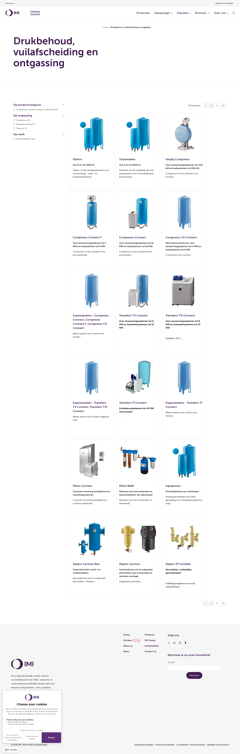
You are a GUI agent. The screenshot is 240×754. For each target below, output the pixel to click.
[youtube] (174, 643)
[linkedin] (169, 643)
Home (106, 27)
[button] (205, 105)
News (126, 651)
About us (128, 645)
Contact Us (150, 651)
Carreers (127, 640)
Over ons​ (220, 13)
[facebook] (185, 643)
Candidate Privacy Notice (217, 745)
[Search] (233, 13)
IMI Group (150, 640)
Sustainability (152, 645)
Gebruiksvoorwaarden (144, 745)
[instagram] (180, 643)
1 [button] (211, 105)
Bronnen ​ (201, 13)
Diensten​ (182, 13)
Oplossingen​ (162, 13)
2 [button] (217, 105)
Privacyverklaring (197, 745)
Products (149, 634)
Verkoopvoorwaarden (165, 745)
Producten (143, 13)
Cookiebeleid (182, 745)
